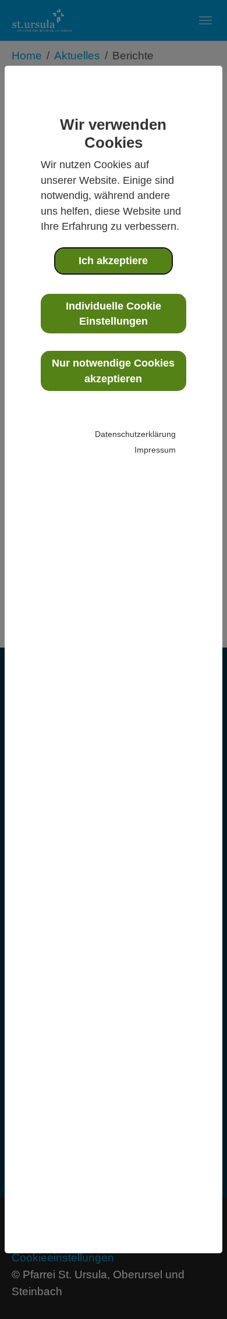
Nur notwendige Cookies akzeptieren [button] (113, 370)
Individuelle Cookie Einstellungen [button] (113, 313)
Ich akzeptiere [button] (113, 260)
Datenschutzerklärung (135, 434)
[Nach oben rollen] (198, 1290)
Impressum (155, 449)
